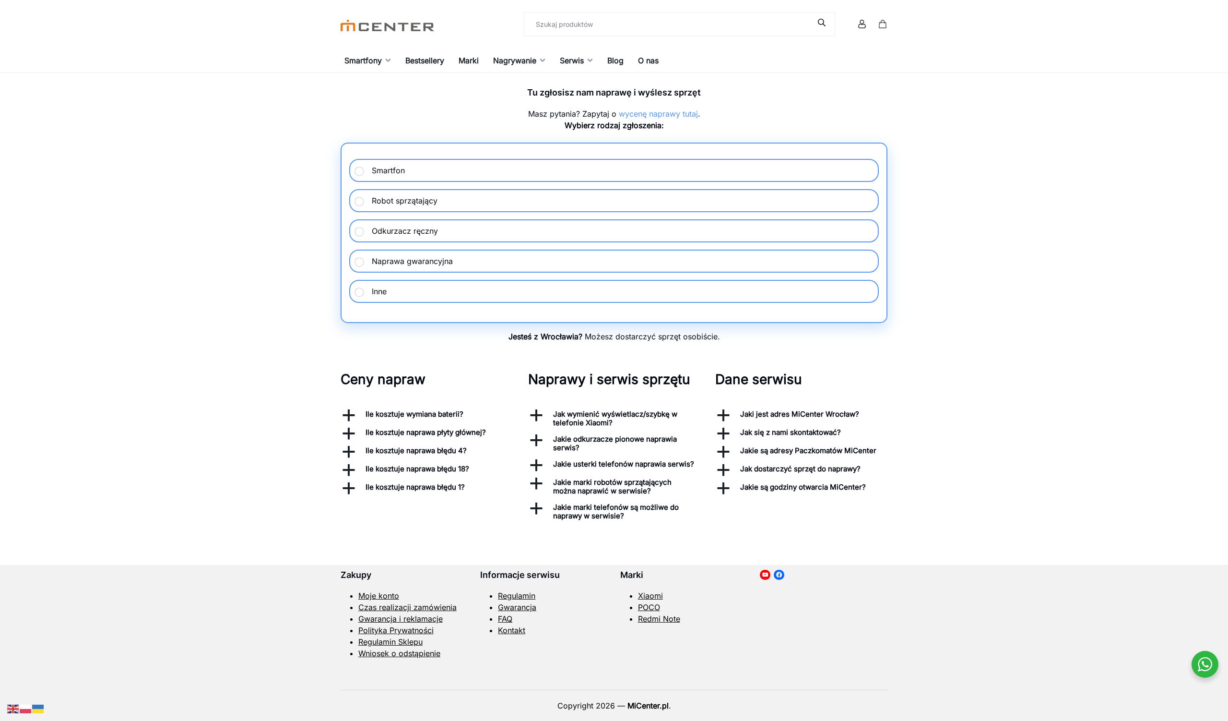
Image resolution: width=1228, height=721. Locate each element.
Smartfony (363, 60)
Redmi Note (659, 619)
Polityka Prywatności (396, 630)
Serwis (572, 60)
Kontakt (511, 630)
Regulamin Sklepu (390, 642)
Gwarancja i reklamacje (400, 619)
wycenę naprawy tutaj (658, 114)
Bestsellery (424, 60)
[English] (13, 708)
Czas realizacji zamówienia (407, 607)
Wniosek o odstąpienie (399, 653)
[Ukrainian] (38, 708)
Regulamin (516, 596)
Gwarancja (517, 607)
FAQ (505, 619)
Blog (615, 60)
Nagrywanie (514, 60)
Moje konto (378, 596)
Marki (469, 60)
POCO (649, 607)
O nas (648, 60)
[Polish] (26, 708)
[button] (427, 415)
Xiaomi (650, 596)
